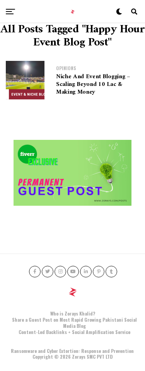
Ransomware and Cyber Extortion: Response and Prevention (72, 350)
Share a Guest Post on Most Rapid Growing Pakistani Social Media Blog (74, 322)
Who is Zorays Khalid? (72, 313)
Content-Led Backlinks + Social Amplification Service (74, 332)
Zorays (78, 356)
